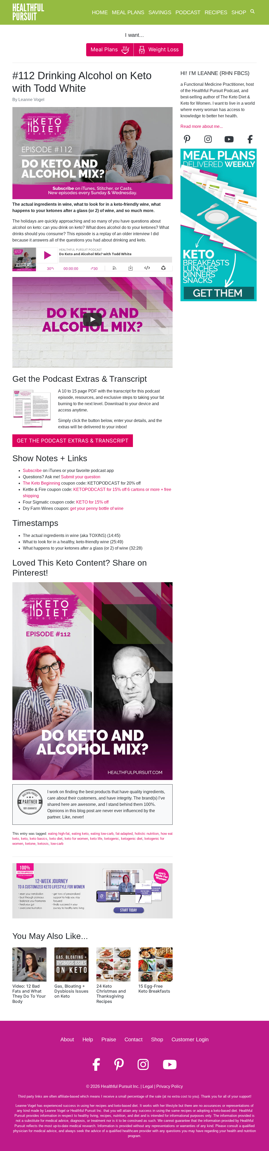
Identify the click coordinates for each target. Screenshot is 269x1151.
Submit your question (80, 477)
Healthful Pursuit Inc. (120, 1086)
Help (87, 1039)
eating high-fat (59, 834)
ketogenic (111, 839)
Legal (148, 1086)
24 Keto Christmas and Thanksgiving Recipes (111, 993)
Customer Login (190, 1039)
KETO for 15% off (92, 502)
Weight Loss (163, 49)
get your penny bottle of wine (96, 508)
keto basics (38, 839)
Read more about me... (201, 126)
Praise (108, 1039)
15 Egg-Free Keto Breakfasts (154, 988)
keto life (96, 839)
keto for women (76, 839)
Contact (134, 1039)
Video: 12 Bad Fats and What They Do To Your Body (29, 993)
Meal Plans (128, 12)
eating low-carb (102, 834)
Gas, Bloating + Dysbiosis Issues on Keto (71, 991)
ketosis (43, 844)
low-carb (57, 844)
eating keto (80, 834)
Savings (159, 12)
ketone (30, 844)
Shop (238, 12)
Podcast (187, 12)
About (67, 1039)
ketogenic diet (131, 839)
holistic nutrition (147, 834)
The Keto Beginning (41, 483)
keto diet (56, 839)
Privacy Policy (169, 1086)
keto (24, 839)
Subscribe (32, 470)
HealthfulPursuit (28, 12)
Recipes (216, 12)
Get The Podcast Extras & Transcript (72, 441)
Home (100, 12)
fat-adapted (124, 834)
